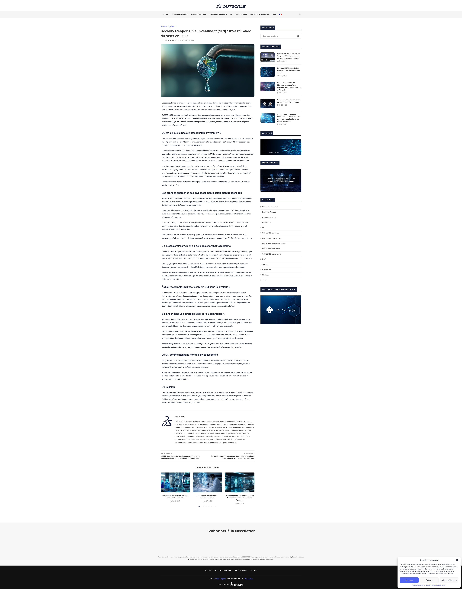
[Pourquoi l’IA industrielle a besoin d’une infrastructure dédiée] (267, 72)
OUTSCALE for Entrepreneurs (273, 243)
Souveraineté (241, 14)
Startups (265, 275)
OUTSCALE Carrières (270, 233)
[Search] (300, 14)
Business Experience (218, 14)
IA (231, 14)
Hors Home (266, 222)
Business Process (198, 14)
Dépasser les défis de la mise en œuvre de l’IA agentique (289, 101)
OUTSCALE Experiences (259, 14)
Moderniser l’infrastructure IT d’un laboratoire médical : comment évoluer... (240, 498)
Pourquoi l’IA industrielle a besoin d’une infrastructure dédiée (288, 70)
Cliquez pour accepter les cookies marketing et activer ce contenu (281, 180)
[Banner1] (280, 147)
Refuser (429, 580)
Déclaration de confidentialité (435, 585)
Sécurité (265, 264)
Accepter (409, 580)
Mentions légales (220, 579)
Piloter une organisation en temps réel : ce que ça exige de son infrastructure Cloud (288, 56)
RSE (274, 14)
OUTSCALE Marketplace (271, 254)
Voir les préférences (449, 580)
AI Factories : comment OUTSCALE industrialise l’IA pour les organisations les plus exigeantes (288, 117)
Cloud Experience (180, 14)
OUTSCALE (171, 40)
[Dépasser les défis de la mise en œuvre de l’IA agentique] (267, 103)
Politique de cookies (418, 585)
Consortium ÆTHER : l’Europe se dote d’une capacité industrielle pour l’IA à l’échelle (289, 86)
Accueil (165, 14)
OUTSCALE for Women (271, 249)
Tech (264, 280)
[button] (457, 560)
